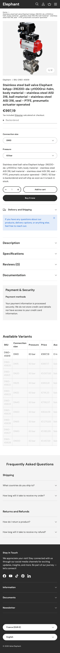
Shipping (19, 115)
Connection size (10, 134)
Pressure (7, 149)
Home (5, 12)
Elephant (7, 79)
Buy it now (30, 198)
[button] (49, 4)
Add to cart (40, 189)
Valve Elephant (15, 646)
